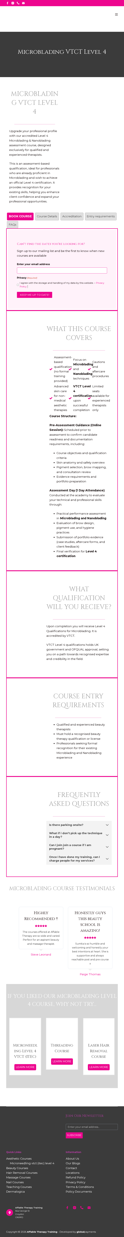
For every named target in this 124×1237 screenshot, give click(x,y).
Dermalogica (15, 1191)
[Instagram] (12, 3)
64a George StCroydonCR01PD (22, 1214)
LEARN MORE (25, 1067)
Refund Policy (75, 1177)
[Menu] (116, 14)
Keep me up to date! (34, 294)
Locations (73, 1173)
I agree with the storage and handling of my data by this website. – (62, 284)
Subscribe (74, 1135)
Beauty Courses (17, 1168)
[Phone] (18, 3)
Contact (71, 1168)
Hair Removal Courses (22, 1173)
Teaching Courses (19, 1187)
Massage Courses (18, 1177)
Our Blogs (73, 1163)
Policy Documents (79, 1191)
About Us (72, 1158)
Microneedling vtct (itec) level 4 (32, 1163)
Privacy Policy (75, 1182)
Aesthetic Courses (19, 1158)
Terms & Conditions (80, 1187)
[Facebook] (7, 3)
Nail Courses (15, 1182)
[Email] (23, 3)
